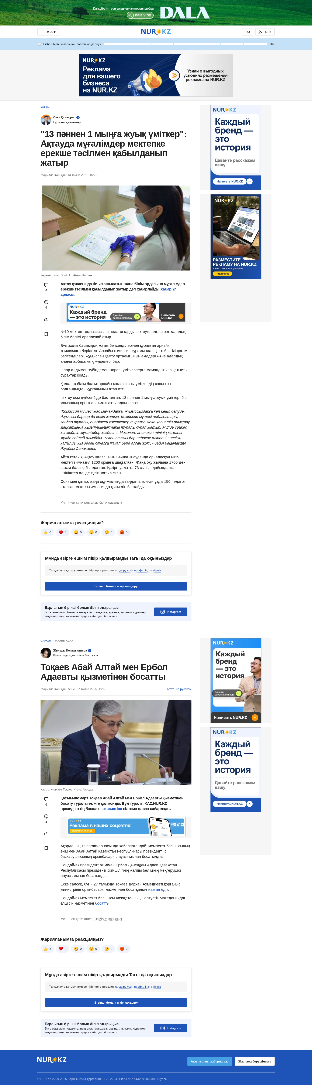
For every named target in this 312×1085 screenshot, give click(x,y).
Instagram (174, 611)
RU (248, 32)
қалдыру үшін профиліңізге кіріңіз (138, 570)
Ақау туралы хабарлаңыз (209, 1061)
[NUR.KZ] (156, 31)
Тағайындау (64, 640)
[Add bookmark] (46, 334)
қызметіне (113, 809)
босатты (102, 903)
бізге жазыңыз (110, 502)
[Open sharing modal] (46, 319)
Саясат (46, 640)
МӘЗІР (51, 32)
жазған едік (158, 889)
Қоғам (45, 107)
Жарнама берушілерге (254, 1061)
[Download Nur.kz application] (156, 12)
